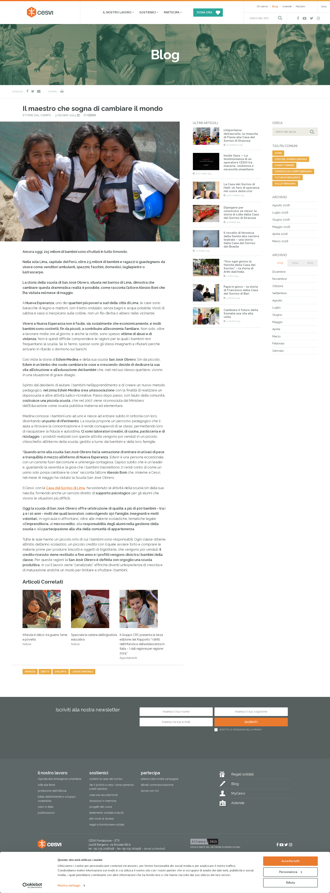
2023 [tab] (310, 262)
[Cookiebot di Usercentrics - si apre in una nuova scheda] (32, 885)
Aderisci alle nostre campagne (159, 779)
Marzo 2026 (280, 241)
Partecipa (171, 12)
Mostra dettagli (69, 885)
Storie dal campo (37, 115)
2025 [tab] (280, 262)
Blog (275, 6)
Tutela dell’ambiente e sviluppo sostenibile (57, 798)
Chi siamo (262, 6)
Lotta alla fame (46, 785)
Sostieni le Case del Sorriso (105, 779)
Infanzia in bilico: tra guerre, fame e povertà (45, 639)
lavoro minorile (82, 671)
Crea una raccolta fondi (103, 794)
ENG (324, 6)
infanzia (30, 671)
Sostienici (147, 12)
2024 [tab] (295, 262)
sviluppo (60, 671)
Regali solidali (242, 774)
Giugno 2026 (281, 219)
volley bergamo (285, 183)
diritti (45, 671)
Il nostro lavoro (117, 12)
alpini (278, 153)
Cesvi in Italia (45, 806)
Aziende (287, 6)
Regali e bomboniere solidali (106, 824)
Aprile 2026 (280, 234)
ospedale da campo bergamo (293, 171)
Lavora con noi (150, 790)
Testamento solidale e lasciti (106, 812)
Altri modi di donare (101, 818)
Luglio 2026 (280, 212)
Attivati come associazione (157, 785)
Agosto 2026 (281, 205)
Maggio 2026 (281, 227)
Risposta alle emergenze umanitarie (59, 779)
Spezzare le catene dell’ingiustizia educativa (94, 639)
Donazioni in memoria (102, 800)
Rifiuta (290, 882)
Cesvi (91, 115)
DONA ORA (204, 12)
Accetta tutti (290, 861)
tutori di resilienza (287, 177)
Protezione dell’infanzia (52, 790)
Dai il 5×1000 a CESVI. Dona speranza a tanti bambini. (111, 787)
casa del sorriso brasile (291, 159)
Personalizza (288, 872)
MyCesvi (300, 6)
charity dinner (284, 165)
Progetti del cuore (100, 806)
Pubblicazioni (46, 812)
